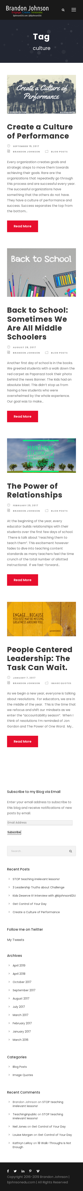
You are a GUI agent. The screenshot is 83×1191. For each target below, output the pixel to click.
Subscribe (14, 832)
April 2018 (19, 974)
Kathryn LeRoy (22, 1143)
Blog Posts (59, 151)
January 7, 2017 (24, 677)
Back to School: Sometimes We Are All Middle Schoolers (37, 323)
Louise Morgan (23, 1135)
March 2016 (20, 1040)
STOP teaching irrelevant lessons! (36, 879)
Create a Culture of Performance (40, 131)
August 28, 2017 (24, 347)
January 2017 (22, 1032)
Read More (22, 226)
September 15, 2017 (26, 146)
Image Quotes (61, 683)
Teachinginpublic (25, 1114)
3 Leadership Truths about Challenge (38, 887)
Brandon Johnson (26, 151)
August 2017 (21, 998)
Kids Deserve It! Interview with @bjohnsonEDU (44, 896)
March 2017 (20, 1015)
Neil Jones (20, 1127)
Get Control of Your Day (30, 904)
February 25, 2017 (25, 505)
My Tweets (15, 939)
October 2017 (22, 982)
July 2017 (19, 1007)
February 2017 (22, 1023)
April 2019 (19, 965)
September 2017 (24, 990)
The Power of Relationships (34, 490)
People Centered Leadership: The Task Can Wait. (40, 658)
